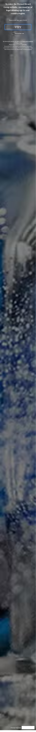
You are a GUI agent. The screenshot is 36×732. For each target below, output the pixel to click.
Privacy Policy (19, 43)
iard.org (29, 49)
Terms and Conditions (27, 41)
